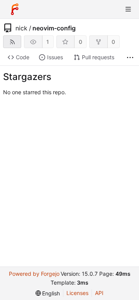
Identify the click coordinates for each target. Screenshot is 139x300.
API (99, 293)
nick (21, 28)
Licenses (77, 293)
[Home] (14, 9)
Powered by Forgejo (34, 273)
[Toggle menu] (128, 9)
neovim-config (54, 28)
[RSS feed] (12, 41)
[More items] (130, 57)
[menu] (48, 293)
